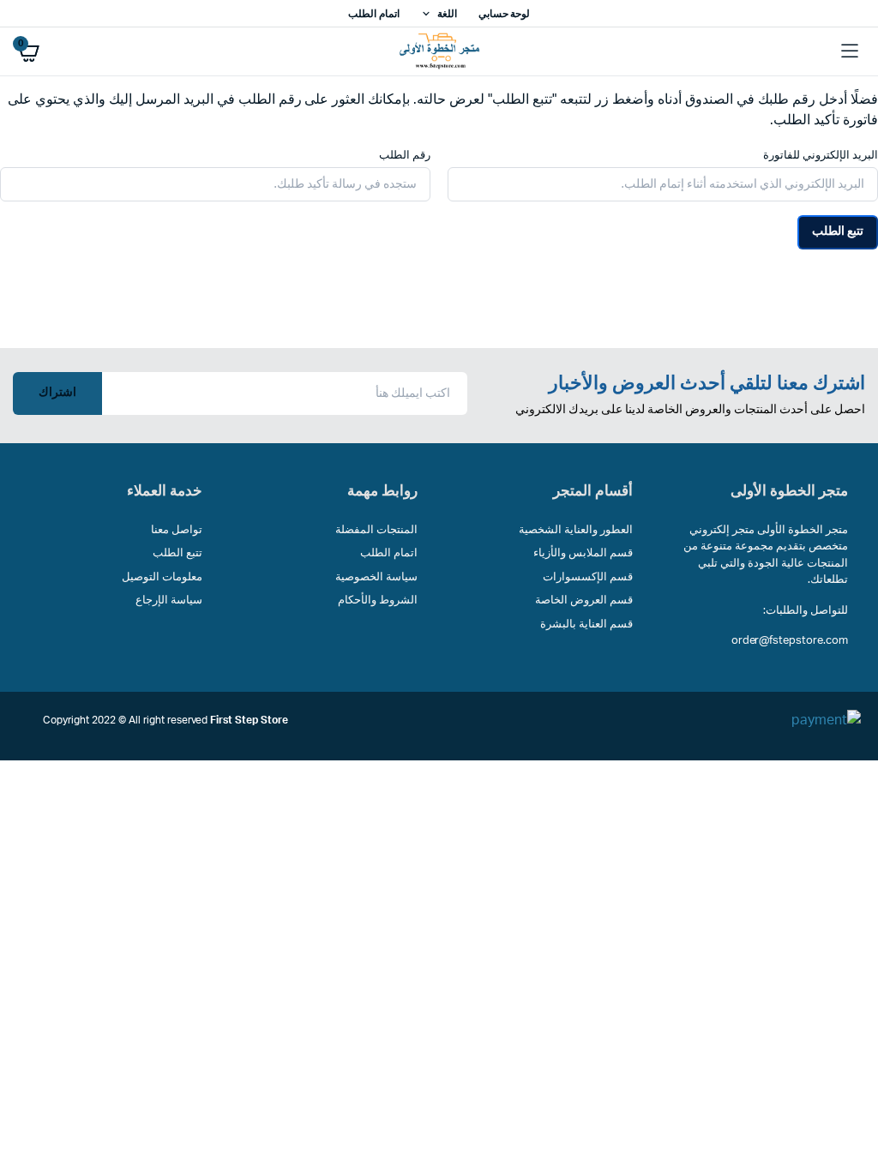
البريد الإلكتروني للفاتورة (820, 155)
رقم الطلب (404, 155)
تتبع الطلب (837, 231)
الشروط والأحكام (378, 600)
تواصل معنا (176, 530)
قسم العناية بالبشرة (586, 624)
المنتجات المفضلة (376, 530)
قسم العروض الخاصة (584, 600)
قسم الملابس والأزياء (583, 553)
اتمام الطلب (374, 14)
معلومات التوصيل (162, 577)
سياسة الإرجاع (168, 600)
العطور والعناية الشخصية (576, 530)
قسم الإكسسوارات (588, 577)
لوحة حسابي (504, 14)
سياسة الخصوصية (376, 577)
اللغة (447, 14)
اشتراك (57, 393)
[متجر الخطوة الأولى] (439, 52)
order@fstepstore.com (789, 640)
